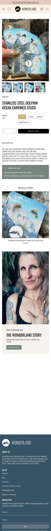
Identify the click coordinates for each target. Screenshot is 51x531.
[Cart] (47, 9)
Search (5, 473)
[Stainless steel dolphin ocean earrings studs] (25, 214)
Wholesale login (8, 490)
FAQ (3, 478)
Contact (5, 482)
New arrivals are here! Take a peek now (25, 2)
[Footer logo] (16, 442)
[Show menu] (3, 9)
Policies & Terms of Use (11, 486)
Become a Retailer (9, 495)
